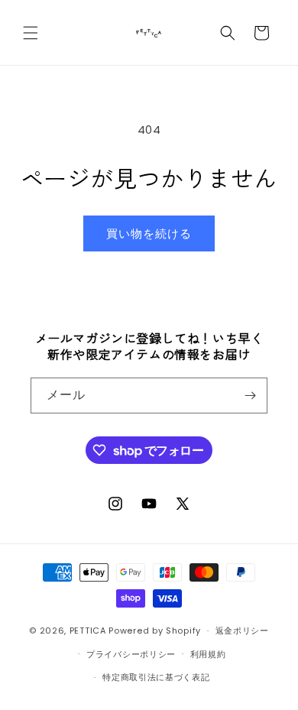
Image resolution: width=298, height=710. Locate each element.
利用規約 (208, 654)
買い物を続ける (149, 233)
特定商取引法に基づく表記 (155, 677)
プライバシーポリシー (131, 654)
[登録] (250, 395)
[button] (30, 33)
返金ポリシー (242, 630)
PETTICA (88, 630)
